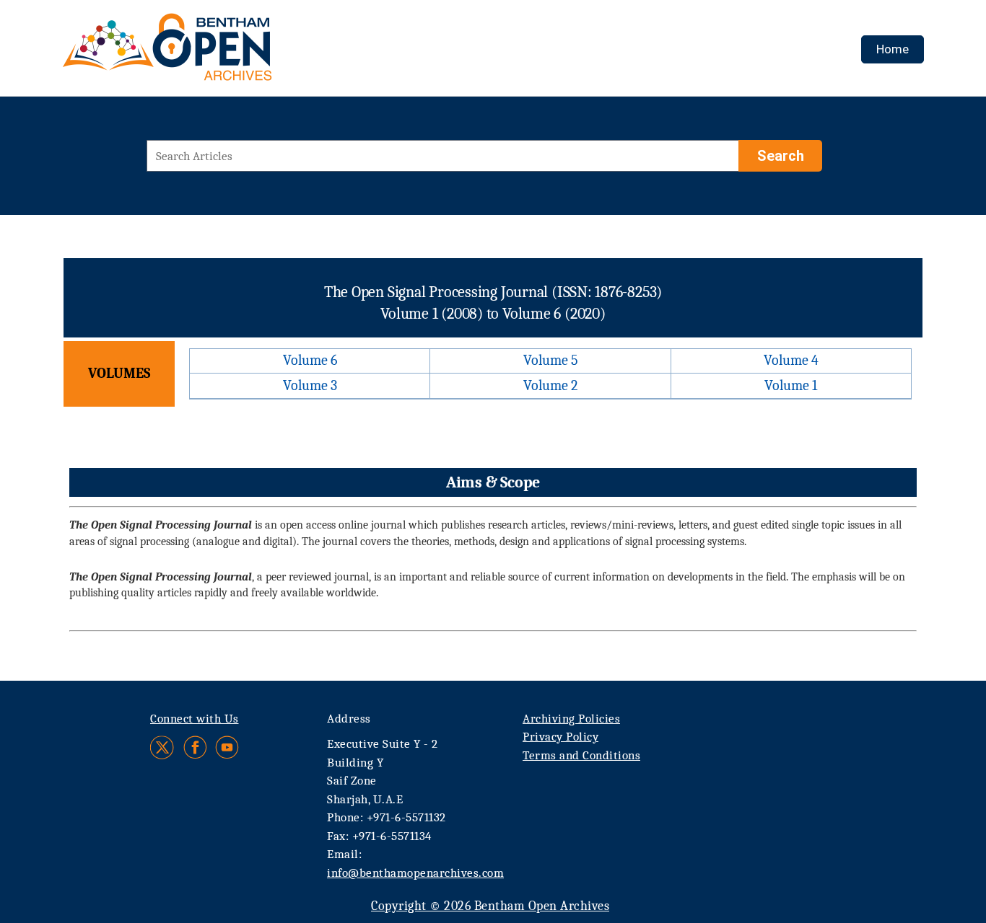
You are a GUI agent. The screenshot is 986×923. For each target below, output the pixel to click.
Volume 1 (790, 385)
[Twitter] (162, 747)
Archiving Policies (571, 718)
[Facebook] (195, 747)
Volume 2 (550, 385)
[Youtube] (227, 747)
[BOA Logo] (209, 53)
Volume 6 (310, 360)
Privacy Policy (560, 736)
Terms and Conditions (581, 755)
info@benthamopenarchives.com (415, 873)
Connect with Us (194, 718)
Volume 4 (791, 360)
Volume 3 (310, 385)
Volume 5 (550, 360)
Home (892, 49)
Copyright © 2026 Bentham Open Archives (490, 906)
